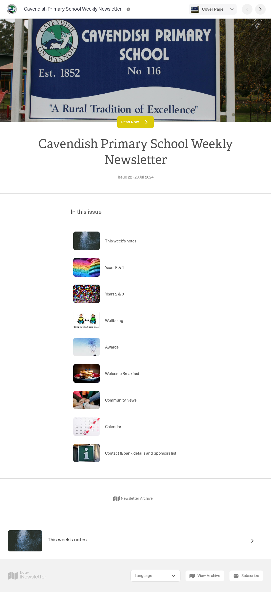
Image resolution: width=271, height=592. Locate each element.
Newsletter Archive (137, 498)
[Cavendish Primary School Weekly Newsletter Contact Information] (128, 9)
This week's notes (67, 540)
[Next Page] (260, 9)
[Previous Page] (247, 9)
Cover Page (213, 9)
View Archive (208, 576)
